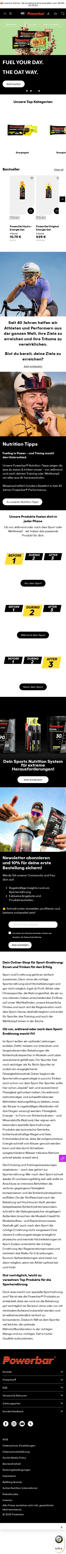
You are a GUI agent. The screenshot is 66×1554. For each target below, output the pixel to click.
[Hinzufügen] (31, 246)
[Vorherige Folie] (4, 74)
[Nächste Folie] (61, 74)
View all (58, 204)
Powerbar (18, 1549)
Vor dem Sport (33, 618)
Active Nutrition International (20, 1523)
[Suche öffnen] (10, 13)
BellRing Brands (12, 1517)
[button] (62, 13)
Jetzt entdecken (33, 401)
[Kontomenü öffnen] (48, 13)
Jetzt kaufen (13, 119)
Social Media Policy (14, 1492)
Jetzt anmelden (20, 980)
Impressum (9, 1511)
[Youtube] (22, 1459)
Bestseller (11, 24)
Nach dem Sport (33, 722)
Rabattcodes (10, 1529)
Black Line (30, 24)
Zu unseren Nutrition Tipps (22, 537)
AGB (5, 1474)
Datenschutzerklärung (16, 1486)
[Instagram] (14, 1459)
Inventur (7, 1535)
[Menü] (5, 13)
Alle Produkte (51, 24)
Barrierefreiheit (12, 1499)
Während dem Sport (33, 670)
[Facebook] (6, 1459)
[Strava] (30, 1459)
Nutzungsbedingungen (17, 1505)
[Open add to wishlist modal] (31, 214)
